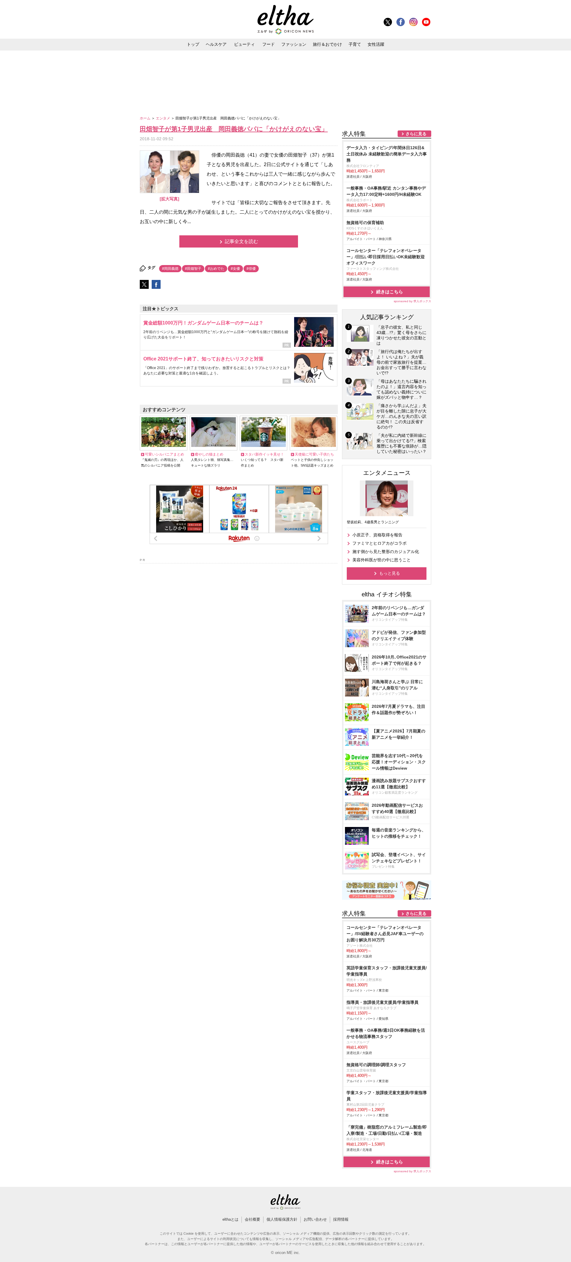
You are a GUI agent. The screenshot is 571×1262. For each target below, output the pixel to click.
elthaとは (230, 1219)
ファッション (293, 44)
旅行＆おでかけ (327, 44)
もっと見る (389, 573)
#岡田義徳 (170, 269)
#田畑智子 (193, 269)
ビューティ (244, 44)
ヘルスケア (216, 44)
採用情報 (341, 1219)
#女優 (235, 269)
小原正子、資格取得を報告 (377, 534)
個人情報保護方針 (281, 1219)
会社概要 (252, 1219)
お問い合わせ (315, 1219)
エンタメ (163, 118)
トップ (193, 44)
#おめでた (216, 269)
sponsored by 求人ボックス (412, 301)
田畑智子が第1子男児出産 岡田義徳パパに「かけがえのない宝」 (234, 128)
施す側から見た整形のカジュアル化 (385, 551)
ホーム (145, 118)
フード (268, 44)
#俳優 (251, 269)
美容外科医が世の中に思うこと (381, 559)
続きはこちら (389, 291)
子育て (355, 44)
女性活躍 (376, 44)
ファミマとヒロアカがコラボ (379, 543)
